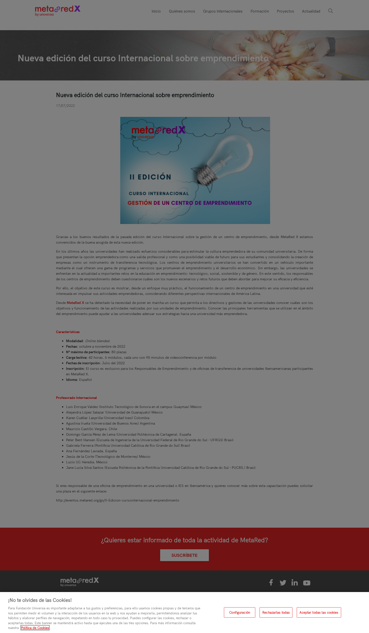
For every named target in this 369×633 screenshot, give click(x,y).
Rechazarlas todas (276, 612)
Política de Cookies (35, 628)
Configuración (239, 612)
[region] (184, 612)
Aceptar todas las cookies (318, 612)
